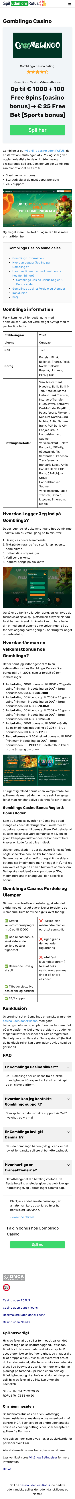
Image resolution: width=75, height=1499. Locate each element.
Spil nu (37, 1245)
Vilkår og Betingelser (43, 1457)
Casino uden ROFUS (16, 1300)
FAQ (15, 297)
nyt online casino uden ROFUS (44, 150)
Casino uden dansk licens (20, 1307)
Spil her (38, 130)
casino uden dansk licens (20, 1021)
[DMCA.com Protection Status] (37, 1277)
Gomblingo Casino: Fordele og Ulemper (38, 288)
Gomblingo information (28, 258)
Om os (7, 1469)
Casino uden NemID (16, 1322)
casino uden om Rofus (35, 1485)
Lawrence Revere (22, 1217)
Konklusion (19, 293)
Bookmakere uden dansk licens (24, 1315)
